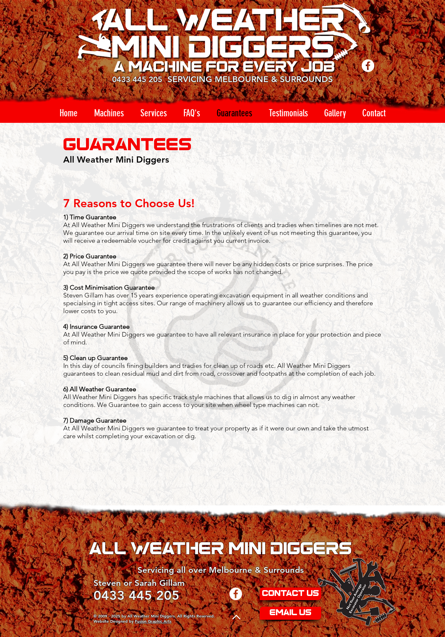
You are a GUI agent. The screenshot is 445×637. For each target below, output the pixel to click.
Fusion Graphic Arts (153, 621)
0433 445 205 (137, 79)
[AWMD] (235, 593)
